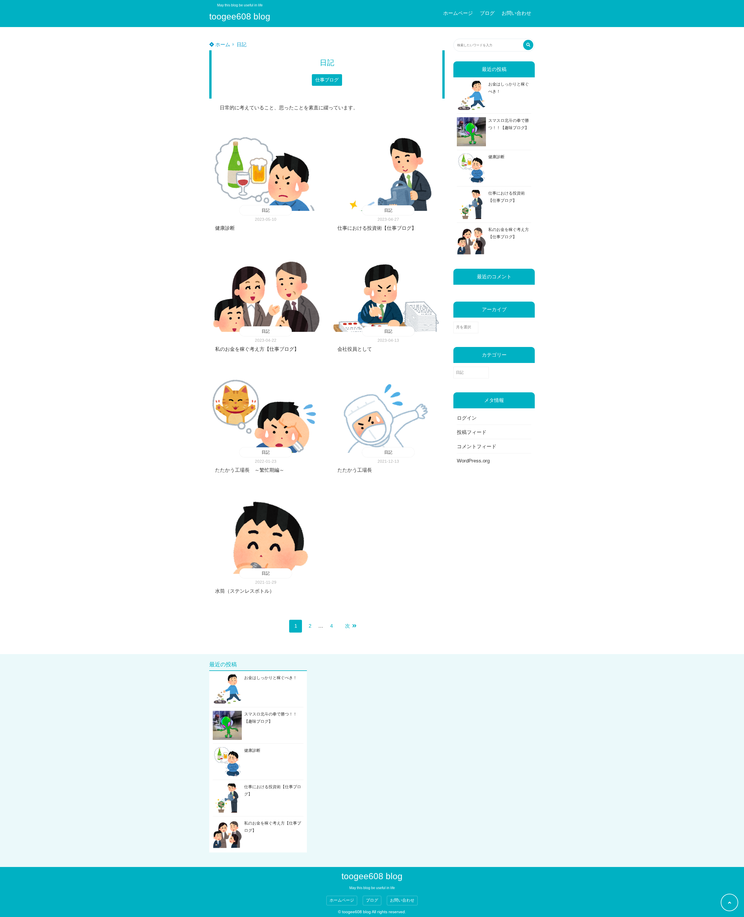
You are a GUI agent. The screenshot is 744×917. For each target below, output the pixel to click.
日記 (241, 44)
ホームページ (458, 13)
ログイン (467, 418)
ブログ (487, 13)
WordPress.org (473, 461)
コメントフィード (476, 446)
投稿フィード (472, 432)
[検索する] (528, 45)
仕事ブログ (327, 79)
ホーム (222, 44)
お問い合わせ (516, 13)
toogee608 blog (239, 16)
